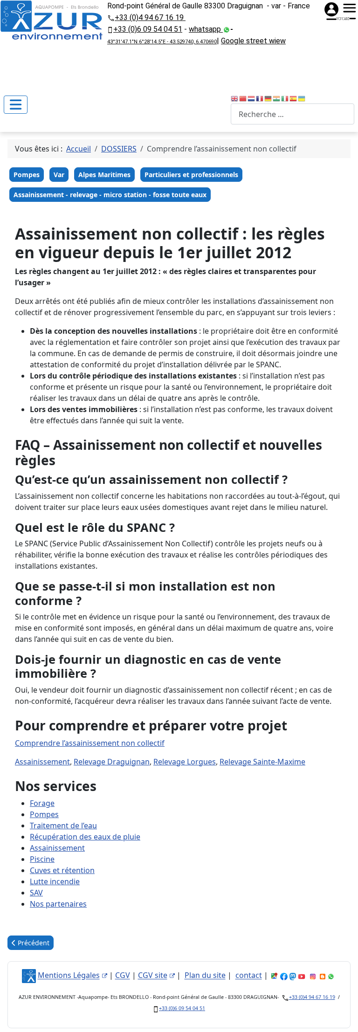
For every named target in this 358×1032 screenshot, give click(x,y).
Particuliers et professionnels (191, 174)
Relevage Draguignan (112, 762)
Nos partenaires (58, 904)
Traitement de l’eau (63, 825)
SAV (36, 893)
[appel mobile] (110, 29)
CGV (122, 975)
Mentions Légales (69, 975)
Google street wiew (253, 40)
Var (59, 174)
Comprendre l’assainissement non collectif (90, 743)
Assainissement (42, 762)
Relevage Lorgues (184, 762)
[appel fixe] (111, 17)
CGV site (152, 975)
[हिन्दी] (277, 98)
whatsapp (206, 29)
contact (248, 975)
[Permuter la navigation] (16, 105)
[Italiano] (285, 98)
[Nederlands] (252, 98)
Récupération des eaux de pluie (85, 837)
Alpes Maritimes (104, 174)
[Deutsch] (268, 98)
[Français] (260, 98)
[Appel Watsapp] (226, 29)
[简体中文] (243, 98)
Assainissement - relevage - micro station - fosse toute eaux (110, 194)
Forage (42, 803)
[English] (235, 98)
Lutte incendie (55, 881)
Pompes (27, 174)
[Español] (293, 98)
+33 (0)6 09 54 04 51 (147, 29)
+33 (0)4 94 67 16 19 (150, 17)
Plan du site (205, 975)
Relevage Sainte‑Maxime (262, 762)
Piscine (42, 859)
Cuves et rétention (62, 870)
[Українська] (302, 98)
